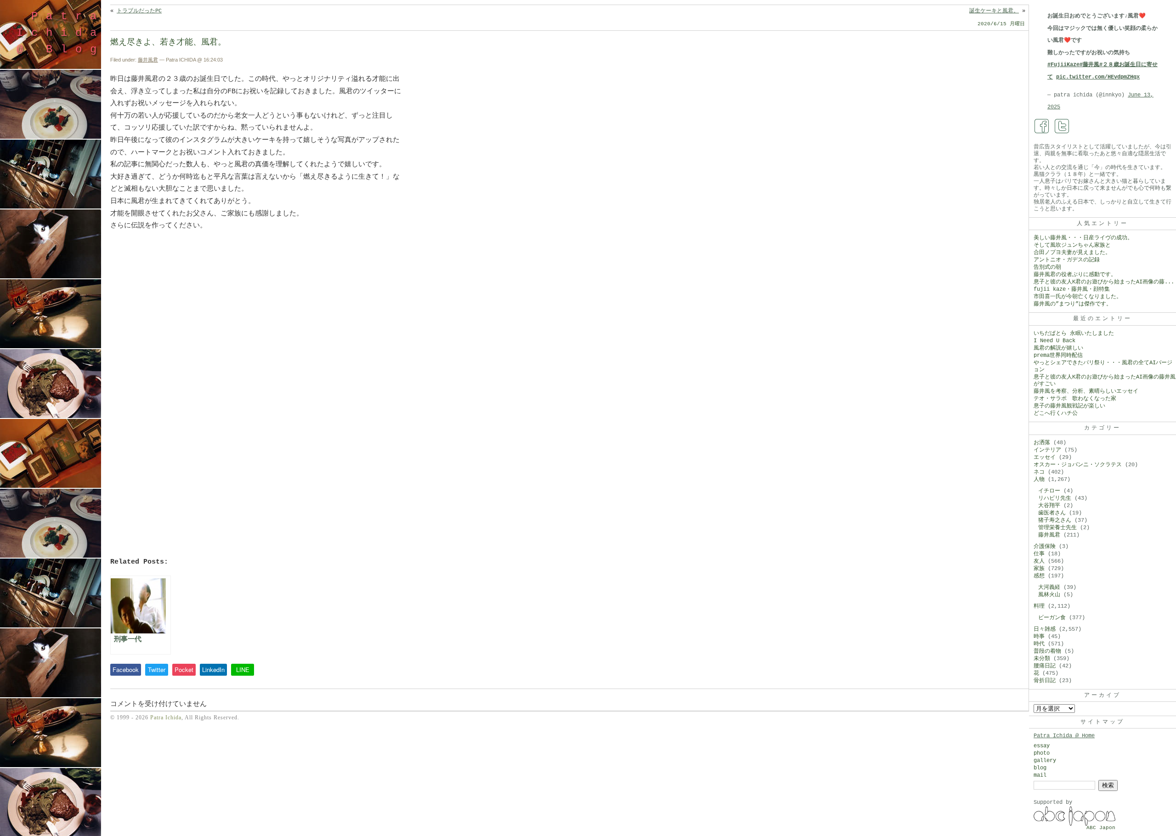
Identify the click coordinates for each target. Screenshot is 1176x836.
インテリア (1047, 450)
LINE (242, 669)
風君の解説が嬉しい (1058, 348)
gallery (1045, 760)
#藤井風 (1089, 65)
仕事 (1039, 554)
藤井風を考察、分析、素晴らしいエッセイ (1086, 391)
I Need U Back (1054, 341)
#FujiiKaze (1063, 65)
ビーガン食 (1052, 618)
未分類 (1042, 658)
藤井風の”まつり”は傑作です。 (1073, 304)
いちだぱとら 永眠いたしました (1074, 333)
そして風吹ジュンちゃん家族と (1072, 245)
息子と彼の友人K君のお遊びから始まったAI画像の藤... (1104, 282)
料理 (1039, 606)
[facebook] (1042, 126)
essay (1042, 746)
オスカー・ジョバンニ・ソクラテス (1078, 465)
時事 (1039, 636)
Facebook (126, 669)
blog (1040, 768)
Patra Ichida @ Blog (61, 33)
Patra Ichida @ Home (1064, 736)
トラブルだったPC (139, 11)
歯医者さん (1052, 513)
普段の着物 (1047, 651)
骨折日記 (1045, 681)
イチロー (1049, 491)
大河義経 (1049, 587)
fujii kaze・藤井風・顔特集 (1072, 289)
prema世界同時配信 (1058, 355)
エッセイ (1045, 457)
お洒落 (1042, 443)
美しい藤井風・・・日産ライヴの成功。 (1083, 238)
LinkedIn (213, 669)
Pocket (184, 669)
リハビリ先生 (1054, 498)
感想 (1039, 576)
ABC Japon (1100, 827)
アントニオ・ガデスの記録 (1067, 260)
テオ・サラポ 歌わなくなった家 (1075, 398)
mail (1040, 775)
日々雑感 (1045, 629)
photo (1042, 753)
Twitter (156, 669)
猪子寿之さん (1054, 520)
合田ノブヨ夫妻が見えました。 (1072, 252)
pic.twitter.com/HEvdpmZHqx (1098, 77)
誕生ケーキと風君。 (994, 11)
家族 (1039, 568)
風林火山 (1049, 595)
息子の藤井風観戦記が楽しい (1069, 406)
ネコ (1039, 472)
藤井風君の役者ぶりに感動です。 (1075, 274)
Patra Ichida (165, 717)
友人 (1039, 561)
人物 (1039, 479)
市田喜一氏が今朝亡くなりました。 (1078, 297)
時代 (1039, 644)
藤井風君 (148, 59)
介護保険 (1045, 546)
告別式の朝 (1047, 267)
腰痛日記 (1045, 666)
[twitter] (1062, 126)
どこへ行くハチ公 (1056, 413)
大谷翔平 (1049, 506)
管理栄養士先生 (1057, 528)
